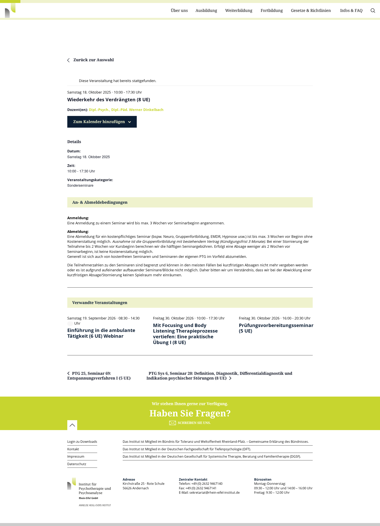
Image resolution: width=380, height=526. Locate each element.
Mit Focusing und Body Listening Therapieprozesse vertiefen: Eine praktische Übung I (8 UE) (185, 333)
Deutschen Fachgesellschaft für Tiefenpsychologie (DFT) (208, 449)
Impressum (75, 456)
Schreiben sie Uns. (194, 423)
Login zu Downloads (82, 441)
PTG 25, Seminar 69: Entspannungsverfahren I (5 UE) (99, 376)
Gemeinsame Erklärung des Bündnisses (278, 441)
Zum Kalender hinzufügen (99, 122)
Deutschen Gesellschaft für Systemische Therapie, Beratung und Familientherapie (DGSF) (233, 456)
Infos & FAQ (351, 10)
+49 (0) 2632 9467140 (206, 483)
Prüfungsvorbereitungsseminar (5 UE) (276, 328)
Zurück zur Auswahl (93, 60)
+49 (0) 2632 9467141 (201, 488)
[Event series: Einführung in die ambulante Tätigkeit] (70, 323)
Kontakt (73, 449)
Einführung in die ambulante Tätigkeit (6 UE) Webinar (101, 333)
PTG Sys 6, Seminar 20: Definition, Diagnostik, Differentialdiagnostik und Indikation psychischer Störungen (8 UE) (219, 376)
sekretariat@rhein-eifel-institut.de (214, 492)
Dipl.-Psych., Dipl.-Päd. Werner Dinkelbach (126, 109)
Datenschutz (76, 464)
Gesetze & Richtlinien (311, 10)
